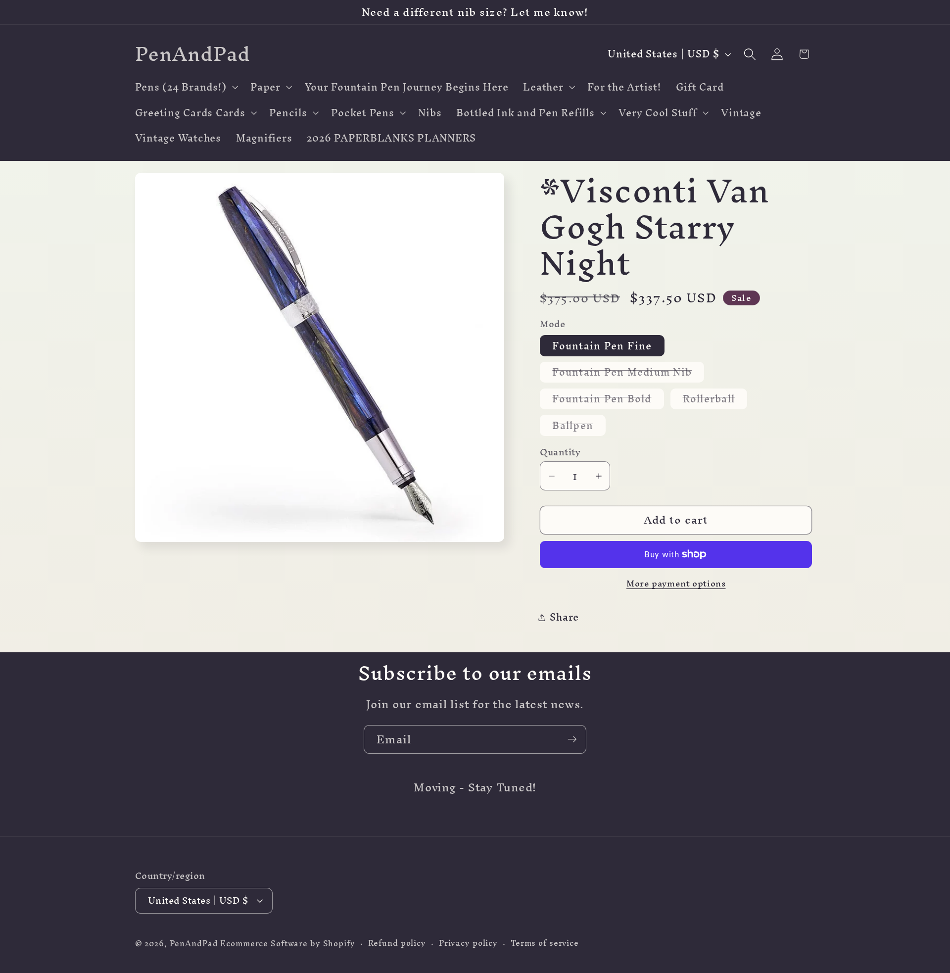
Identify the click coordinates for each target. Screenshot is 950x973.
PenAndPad (194, 944)
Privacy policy (468, 943)
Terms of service (545, 943)
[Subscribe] (572, 739)
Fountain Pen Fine (602, 345)
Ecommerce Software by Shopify (287, 944)
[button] (185, 87)
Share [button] (564, 617)
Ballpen (579, 425)
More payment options (676, 583)
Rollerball (715, 399)
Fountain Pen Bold (608, 399)
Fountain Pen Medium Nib (628, 372)
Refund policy (397, 943)
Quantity (560, 452)
